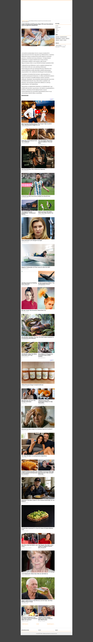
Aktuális (56, 25)
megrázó (57, 40)
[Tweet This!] (23, 95)
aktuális (26, 20)
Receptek (57, 30)
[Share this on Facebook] (22, 95)
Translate (63, 46)
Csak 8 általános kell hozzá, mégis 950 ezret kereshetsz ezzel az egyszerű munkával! (37, 24)
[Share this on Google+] (24, 95)
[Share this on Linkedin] (27, 95)
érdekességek (58, 38)
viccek (65, 40)
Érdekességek (57, 27)
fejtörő (63, 38)
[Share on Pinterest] (26, 95)
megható (67, 38)
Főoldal (23, 20)
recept (61, 40)
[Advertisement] (36, 8)
